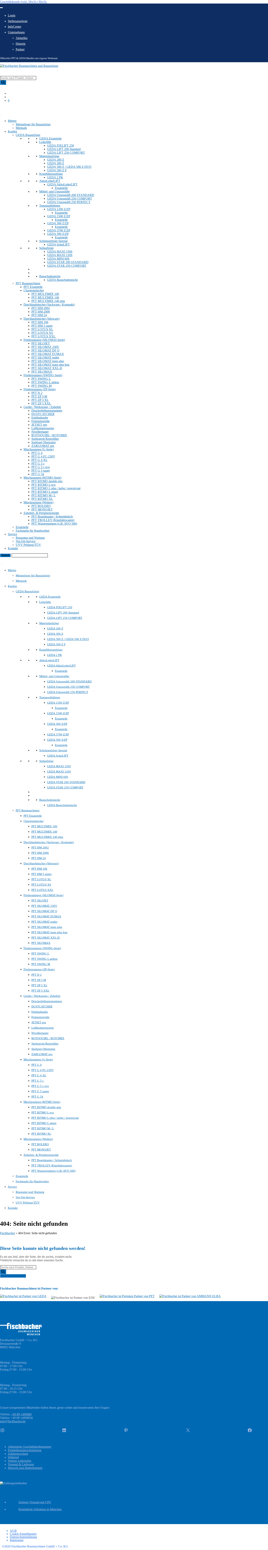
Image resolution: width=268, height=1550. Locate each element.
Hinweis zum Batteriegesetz (25, 1468)
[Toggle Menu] (1, 7)
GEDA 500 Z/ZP (58, 234)
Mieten (12, 120)
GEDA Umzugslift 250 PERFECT (68, 202)
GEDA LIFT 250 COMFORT (66, 152)
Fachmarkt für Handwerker (32, 530)
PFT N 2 (36, 393)
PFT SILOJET (40, 343)
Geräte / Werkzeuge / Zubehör (42, 407)
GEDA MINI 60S (58, 258)
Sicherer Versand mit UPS (34, 1502)
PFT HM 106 (39, 322)
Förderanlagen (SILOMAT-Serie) (44, 340)
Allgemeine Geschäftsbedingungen (29, 1446)
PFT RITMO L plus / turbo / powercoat (55, 488)
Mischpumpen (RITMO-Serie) (42, 477)
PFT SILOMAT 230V (45, 347)
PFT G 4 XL (39, 460)
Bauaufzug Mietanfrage (14, 559)
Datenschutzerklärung (23, 1537)
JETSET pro (39, 424)
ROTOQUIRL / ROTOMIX (49, 435)
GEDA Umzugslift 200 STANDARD (70, 195)
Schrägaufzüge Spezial (53, 241)
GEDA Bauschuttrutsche (62, 279)
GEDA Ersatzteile (50, 138)
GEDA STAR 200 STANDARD (67, 262)
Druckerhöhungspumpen (46, 410)
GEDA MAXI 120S (59, 255)
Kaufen (12, 131)
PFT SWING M (41, 385)
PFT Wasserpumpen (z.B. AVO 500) (54, 523)
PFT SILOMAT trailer (45, 357)
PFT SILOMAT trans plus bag (50, 364)
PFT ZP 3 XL (40, 400)
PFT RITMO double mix (47, 481)
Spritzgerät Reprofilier (45, 438)
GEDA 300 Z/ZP (58, 223)
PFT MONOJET (42, 509)
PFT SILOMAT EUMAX (47, 354)
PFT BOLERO (41, 506)
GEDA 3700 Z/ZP (58, 230)
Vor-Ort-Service (26, 541)
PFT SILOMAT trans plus (47, 361)
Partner (20, 49)
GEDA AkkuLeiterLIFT (62, 184)
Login (11, 15)
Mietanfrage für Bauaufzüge (33, 124)
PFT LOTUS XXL (43, 336)
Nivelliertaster (40, 431)
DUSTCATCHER (43, 414)
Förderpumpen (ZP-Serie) (40, 389)
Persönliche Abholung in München (40, 1509)
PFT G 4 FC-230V (43, 456)
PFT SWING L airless (45, 382)
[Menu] (1, 563)
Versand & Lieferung (21, 1464)
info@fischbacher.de (13, 1421)
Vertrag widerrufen (19, 1460)
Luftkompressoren (42, 428)
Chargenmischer (34, 290)
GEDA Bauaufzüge (28, 135)
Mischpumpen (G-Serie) (39, 449)
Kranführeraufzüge (51, 173)
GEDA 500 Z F (57, 170)
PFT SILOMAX (41, 371)
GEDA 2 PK (55, 177)
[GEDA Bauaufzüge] (23, 1296)
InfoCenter (14, 26)
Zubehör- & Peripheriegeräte (41, 513)
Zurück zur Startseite (13, 1276)
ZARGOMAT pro (42, 446)
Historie (21, 43)
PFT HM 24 (39, 315)
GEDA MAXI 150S (59, 251)
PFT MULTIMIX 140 (45, 297)
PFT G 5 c (38, 463)
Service (12, 534)
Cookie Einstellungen (23, 1533)
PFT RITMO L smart (44, 491)
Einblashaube (39, 417)
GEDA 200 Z (55, 159)
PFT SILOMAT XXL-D (46, 368)
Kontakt (13, 548)
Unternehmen (16, 32)
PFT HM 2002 (40, 308)
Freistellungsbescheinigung (24, 1450)
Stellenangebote (17, 21)
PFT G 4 (36, 453)
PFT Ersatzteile (33, 287)
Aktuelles (21, 38)
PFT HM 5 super (42, 325)
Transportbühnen (49, 205)
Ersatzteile (61, 188)
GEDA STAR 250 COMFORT (66, 265)
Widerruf (13, 1457)
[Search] (3, 82)
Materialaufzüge (49, 156)
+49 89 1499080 (21, 1414)
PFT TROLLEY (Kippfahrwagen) (52, 520)
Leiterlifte (45, 142)
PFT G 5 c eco (40, 467)
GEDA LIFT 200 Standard (64, 149)
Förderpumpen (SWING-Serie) (43, 375)
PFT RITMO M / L (43, 495)
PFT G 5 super (40, 470)
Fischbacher (7, 1233)
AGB (13, 1530)
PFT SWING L (41, 378)
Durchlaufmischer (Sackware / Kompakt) (49, 304)
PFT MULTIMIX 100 (45, 294)
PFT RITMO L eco (43, 484)
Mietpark (21, 128)
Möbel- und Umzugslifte (54, 191)
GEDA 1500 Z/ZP (58, 216)
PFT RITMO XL (42, 499)
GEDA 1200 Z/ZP (58, 209)
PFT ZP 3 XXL (41, 403)
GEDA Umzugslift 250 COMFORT (69, 198)
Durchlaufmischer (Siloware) (41, 318)
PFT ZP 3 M (39, 396)
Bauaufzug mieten (11, 107)
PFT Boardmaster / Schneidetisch (52, 516)
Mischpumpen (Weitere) (38, 502)
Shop (3, 110)
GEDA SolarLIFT (58, 244)
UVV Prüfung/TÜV (28, 544)
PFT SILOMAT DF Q (45, 350)
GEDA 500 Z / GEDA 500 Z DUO (69, 166)
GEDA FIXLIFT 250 (60, 145)
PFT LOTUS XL (42, 329)
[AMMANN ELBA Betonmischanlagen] (190, 1296)
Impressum (16, 1540)
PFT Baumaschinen (28, 283)
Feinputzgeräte (40, 421)
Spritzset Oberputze (43, 442)
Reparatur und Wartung (30, 537)
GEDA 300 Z (55, 163)
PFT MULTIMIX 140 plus (48, 301)
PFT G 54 (37, 474)
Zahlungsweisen (18, 1453)
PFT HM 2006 (40, 311)
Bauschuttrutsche (49, 276)
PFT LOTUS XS (42, 332)
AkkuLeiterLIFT (49, 181)
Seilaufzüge (46, 248)
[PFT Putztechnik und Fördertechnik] (127, 1296)
